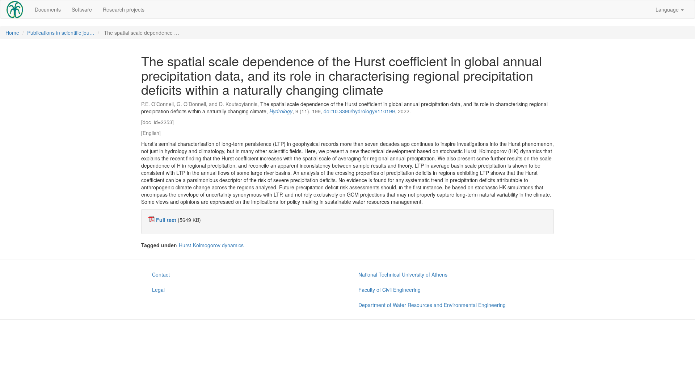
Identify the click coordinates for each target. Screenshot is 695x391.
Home (12, 32)
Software (82, 9)
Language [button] (668, 9)
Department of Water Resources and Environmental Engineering (432, 304)
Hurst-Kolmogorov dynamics (211, 245)
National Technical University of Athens (402, 274)
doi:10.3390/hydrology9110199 (359, 111)
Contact (161, 274)
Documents (48, 9)
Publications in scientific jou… (60, 32)
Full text (166, 219)
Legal (158, 289)
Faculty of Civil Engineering (389, 289)
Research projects (123, 9)
